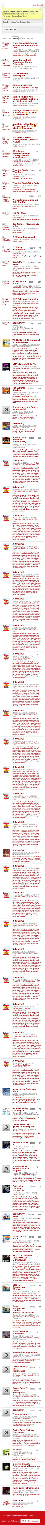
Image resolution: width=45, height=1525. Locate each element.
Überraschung (29, 1097)
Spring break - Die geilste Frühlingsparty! (23, 1126)
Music (20, 307)
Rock (17, 309)
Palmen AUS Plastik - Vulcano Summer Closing (25, 86)
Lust (29, 1134)
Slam (20, 481)
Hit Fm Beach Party (19, 1237)
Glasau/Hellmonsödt (29, 334)
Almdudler (36, 478)
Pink (33, 467)
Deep (26, 415)
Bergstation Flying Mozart (21, 1175)
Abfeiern (15, 453)
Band (18, 451)
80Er (35, 1151)
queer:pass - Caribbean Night (24, 1090)
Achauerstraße (29, 431)
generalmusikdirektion (20, 346)
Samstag (15, 1099)
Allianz (28, 481)
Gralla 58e (32, 419)
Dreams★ (15, 1154)
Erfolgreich (37, 348)
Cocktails (15, 275)
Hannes (36, 1117)
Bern (22, 1138)
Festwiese (15, 427)
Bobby (14, 318)
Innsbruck (22, 1099)
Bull (29, 316)
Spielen (19, 355)
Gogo (33, 272)
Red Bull (31, 307)
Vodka (31, 312)
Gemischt (37, 352)
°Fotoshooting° (30, 378)
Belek (23, 482)
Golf (19, 475)
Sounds (21, 353)
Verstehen (19, 1230)
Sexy (14, 1097)
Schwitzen (22, 1101)
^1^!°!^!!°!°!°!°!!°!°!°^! (34, 1225)
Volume (20, 1160)
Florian (38, 313)
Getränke (15, 381)
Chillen (23, 396)
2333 (22, 431)
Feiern (23, 475)
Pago (25, 316)
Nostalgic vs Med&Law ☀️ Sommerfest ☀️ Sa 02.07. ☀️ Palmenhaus (25, 112)
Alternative (21, 1224)
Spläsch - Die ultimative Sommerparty (19, 439)
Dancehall (15, 54)
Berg (27, 1178)
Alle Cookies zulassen (30, 1521)
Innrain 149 (34, 1102)
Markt (14, 1104)
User (9, 38)
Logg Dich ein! (38, 5)
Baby (27, 1151)
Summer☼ (25, 399)
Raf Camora (30, 54)
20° (36, 860)
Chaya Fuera (16, 119)
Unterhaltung (16, 1138)
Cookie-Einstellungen (10, 1521)
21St (28, 358)
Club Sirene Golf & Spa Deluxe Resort (25, 464)
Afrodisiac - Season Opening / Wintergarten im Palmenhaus (21, 154)
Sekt (29, 1157)
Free (23, 471)
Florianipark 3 (22, 1209)
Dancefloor (15, 178)
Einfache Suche (10, 29)
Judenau (29, 1160)
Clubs (23, 356)
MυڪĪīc (33, 356)
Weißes (18, 479)
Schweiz (35, 315)
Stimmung (19, 375)
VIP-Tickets (19, 165)
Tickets (14, 55)
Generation (23, 1158)
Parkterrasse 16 (33, 1138)
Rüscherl (31, 1204)
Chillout (14, 1152)
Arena (14, 473)
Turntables (15, 313)
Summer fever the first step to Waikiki (23, 408)
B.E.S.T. (36, 396)
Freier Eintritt (36, 219)
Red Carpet (21, 377)
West (34, 1152)
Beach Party (18, 323)
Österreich (15, 350)
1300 (31, 1181)
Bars (30, 1155)
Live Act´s (15, 478)
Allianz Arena (16, 482)
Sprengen (37, 355)
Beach (22, 273)
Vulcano (15, 92)
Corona (26, 453)
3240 (32, 275)
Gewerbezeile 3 (17, 334)
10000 (17, 456)
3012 (26, 1138)
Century (32, 358)
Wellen (14, 401)
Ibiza (29, 272)
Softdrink (27, 1136)
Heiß (32, 1222)
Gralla (26, 419)
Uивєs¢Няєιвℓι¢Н (31, 1133)
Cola (30, 1151)
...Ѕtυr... (19, 471)
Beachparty (34, 481)
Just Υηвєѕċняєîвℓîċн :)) (24, 856)
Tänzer (26, 350)
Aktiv (19, 1245)
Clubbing (27, 377)
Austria (14, 377)
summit (14, 208)
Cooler (20, 374)
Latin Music (27, 858)
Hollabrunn (24, 401)
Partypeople (20, 372)
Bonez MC (21, 55)
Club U (14, 80)
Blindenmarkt (25, 293)
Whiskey (21, 1155)
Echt (13, 468)
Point (20, 1180)
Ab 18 (21, 189)
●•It (36, 350)
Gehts (32, 450)
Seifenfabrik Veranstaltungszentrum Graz (25, 304)
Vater (28, 1158)
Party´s (14, 475)
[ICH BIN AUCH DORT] (43, 44)
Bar (13, 335)
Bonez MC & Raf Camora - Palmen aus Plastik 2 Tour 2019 (25, 45)
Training (38, 1178)
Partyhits (29, 1200)
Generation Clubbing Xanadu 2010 (18, 1188)
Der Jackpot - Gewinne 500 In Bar (25, 225)
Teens (14, 1157)
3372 (33, 293)
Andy (38, 858)
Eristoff (36, 468)
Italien (36, 307)
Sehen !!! (15, 1180)
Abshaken (27, 1227)
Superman (26, 470)
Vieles (18, 272)
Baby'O (14, 1149)
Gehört (14, 352)
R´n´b (18, 164)
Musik (20, 348)
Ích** (39, 1133)
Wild (13, 1151)
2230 (37, 334)
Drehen (28, 1154)
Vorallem (15, 481)
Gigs (30, 315)
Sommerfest (18, 850)
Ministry (14, 312)
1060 (38, 860)
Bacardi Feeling (27, 1152)
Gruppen (30, 38)
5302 (22, 1118)
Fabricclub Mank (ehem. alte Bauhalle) (25, 268)
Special (14, 290)
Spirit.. (22, 350)
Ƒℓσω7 (14, 398)
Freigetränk (28, 219)
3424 (30, 383)
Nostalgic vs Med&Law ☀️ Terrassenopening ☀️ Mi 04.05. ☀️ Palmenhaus (25, 126)
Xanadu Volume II (20, 1143)
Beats (33, 309)
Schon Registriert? (36, 2)
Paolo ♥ (35, 353)
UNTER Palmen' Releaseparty (20, 74)
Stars (32, 471)
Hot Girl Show (19, 213)
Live (17, 353)
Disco (22, 164)
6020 (29, 1102)
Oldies (14, 256)
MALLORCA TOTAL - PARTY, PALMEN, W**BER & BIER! (25, 139)
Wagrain (26, 1181)
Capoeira (27, 429)
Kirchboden (19, 1181)
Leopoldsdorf (16, 433)
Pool (17, 429)
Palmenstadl (16, 217)
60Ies (27, 1224)
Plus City (21, 68)
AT (19, 275)
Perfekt (22, 467)
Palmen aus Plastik (30, 55)
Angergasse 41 (25, 318)
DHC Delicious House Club (25, 299)
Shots (23, 454)
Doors (35, 374)
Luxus (14, 471)
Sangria (23, 275)
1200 (35, 1180)
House (14, 164)
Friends (20, 290)
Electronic (28, 309)
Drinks (28, 356)
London (20, 315)
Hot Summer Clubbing (18, 389)
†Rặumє (28, 1099)
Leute (30, 478)
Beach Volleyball (36, 475)
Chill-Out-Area (24, 178)
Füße (14, 1230)
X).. (26, 467)
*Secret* (35, 479)
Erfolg (19, 358)
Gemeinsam (21, 1207)
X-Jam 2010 (18, 460)
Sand (20, 332)
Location (22, 38)
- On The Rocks (23, 1206)
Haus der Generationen (22, 368)
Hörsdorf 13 (16, 277)
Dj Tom (38, 358)
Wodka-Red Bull (30, 380)
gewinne (19, 232)
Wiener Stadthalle (18, 52)
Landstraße (15, 380)
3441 (24, 1160)
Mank (36, 275)
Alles (5, 38)
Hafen (14, 1095)
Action (27, 476)
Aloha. (14, 358)
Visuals (34, 273)
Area (19, 316)
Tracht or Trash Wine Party (20, 171)
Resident (29, 381)
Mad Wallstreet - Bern (19, 1131)
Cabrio (21, 329)
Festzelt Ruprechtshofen (20, 446)
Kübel (24, 381)
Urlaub (14, 355)
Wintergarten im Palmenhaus (22, 162)
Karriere (25, 315)
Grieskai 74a (23, 359)
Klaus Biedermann (23, 191)
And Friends (16, 293)
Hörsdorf (23, 277)
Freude (38, 398)
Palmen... (28, 273)
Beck (14, 375)
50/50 (22, 479)
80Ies (31, 1224)
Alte (38, 1230)
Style (30, 372)
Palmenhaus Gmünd (21, 105)
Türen (20, 1102)
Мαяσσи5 (15, 291)
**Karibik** (30, 332)
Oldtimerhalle (17, 1243)
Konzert (24, 1180)
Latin (34, 856)
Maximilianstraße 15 (18, 294)
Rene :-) (20, 453)
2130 (32, 318)
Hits (23, 256)
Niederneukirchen (29, 456)
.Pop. (17, 1200)
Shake (14, 146)
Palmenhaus (16, 176)
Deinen (33, 1158)
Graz (13, 309)
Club (26, 272)
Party (14, 272)
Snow (28, 473)
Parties (28, 475)
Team (28, 275)
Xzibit (18, 473)
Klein (19, 1222)
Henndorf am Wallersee (19, 1120)
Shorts (24, 332)
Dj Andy (34, 858)
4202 (35, 332)
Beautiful (15, 374)
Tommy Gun (32, 1230)
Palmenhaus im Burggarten (22, 206)
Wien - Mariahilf (25, 861)
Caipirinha (31, 860)
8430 (22, 419)
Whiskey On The (31, 1207)
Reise (26, 478)
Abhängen (22, 1154)
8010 (18, 318)
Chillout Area (34, 191)
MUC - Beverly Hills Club (24, 364)
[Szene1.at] (12, 3)
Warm (38, 1228)
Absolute (15, 1246)
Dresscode (27, 189)
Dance (28, 450)
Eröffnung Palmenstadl (23, 237)
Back (30, 353)
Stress (32, 476)
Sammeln (28, 1203)
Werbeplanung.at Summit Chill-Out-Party (25, 201)
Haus (28, 375)
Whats (22, 456)
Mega (22, 272)
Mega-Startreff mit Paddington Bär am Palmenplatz (22, 62)
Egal (21, 468)
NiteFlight (22, 413)
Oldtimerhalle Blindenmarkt (21, 288)
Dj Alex (22, 429)
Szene (21, 313)
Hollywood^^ (22, 378)
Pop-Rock (37, 1198)
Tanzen (22, 1097)
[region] (22, 1518)
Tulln (13, 383)
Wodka (22, 380)
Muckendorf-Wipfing (22, 383)
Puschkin (15, 1206)
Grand (33, 473)
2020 (18, 401)
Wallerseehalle (17, 1115)
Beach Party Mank (18, 263)
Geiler (27, 396)
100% (14, 415)
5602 (14, 1181)
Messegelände (17, 394)
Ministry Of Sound (23, 312)
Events (15, 38)
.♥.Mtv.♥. (23, 473)
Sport (26, 1177)
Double (32, 1136)
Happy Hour (20, 219)
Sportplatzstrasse (30, 1118)
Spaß (31, 396)
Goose (38, 309)
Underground (30, 352)
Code (34, 381)
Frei (17, 331)
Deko (37, 291)
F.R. (24, 1178)
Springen (21, 476)
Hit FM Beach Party (19, 282)
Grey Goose (34, 316)
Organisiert (29, 348)
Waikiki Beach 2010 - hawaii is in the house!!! (26, 341)
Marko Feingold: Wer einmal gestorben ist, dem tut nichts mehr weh (25, 99)
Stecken (25, 1230)
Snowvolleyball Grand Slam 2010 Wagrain (20, 1168)
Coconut (33, 1157)
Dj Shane (28, 164)
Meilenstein (22, 54)
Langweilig (15, 467)
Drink (26, 1155)
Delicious (25, 307)
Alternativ (15, 470)
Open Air (37, 399)
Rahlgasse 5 (16, 861)
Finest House (32, 310)
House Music (24, 310)
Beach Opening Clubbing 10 (20, 1109)
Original (30, 468)
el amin (34, 164)
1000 (17, 1177)
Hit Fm (38, 290)
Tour (36, 54)
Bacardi (14, 316)
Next (23, 481)
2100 (39, 1180)
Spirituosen (19, 1136)
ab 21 (30, 178)
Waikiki (24, 358)
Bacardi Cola (23, 1157)
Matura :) (37, 476)
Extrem (28, 1222)
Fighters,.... (28, 479)
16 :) (37, 381)
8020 (14, 359)
